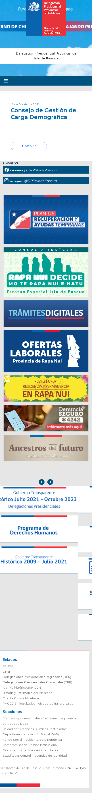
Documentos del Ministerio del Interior (30, 750)
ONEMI (7, 671)
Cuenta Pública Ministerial (21, 698)
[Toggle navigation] (6, 81)
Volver (30, 146)
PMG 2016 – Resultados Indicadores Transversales (38, 703)
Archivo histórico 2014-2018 (22, 687)
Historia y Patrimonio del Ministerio (27, 693)
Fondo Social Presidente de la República (32, 739)
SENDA (8, 666)
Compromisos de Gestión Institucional (30, 745)
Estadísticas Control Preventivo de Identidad (35, 755)
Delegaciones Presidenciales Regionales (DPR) (37, 677)
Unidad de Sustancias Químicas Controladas (34, 729)
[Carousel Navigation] (46, 482)
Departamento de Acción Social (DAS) (31, 734)
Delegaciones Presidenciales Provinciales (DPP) (37, 682)
